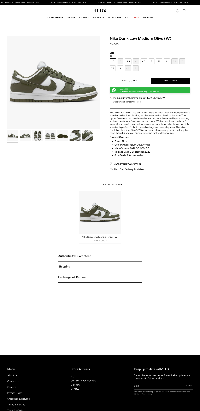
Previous (7, 83)
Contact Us (13, 381)
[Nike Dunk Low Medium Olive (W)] (100, 212)
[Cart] (191, 10)
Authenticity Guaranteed (74, 256)
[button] (55, 17)
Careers (11, 387)
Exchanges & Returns (72, 277)
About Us (12, 375)
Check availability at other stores (127, 101)
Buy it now (170, 81)
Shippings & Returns (18, 398)
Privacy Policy (14, 392)
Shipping (64, 266)
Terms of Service (16, 404)
